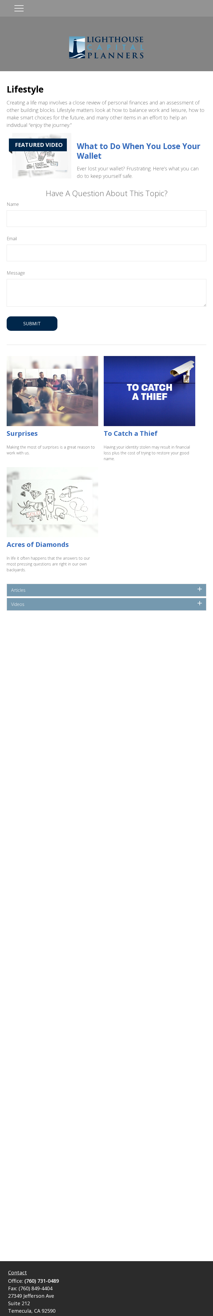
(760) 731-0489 (41, 1280)
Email (12, 238)
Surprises (22, 433)
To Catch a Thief (131, 433)
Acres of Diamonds (38, 544)
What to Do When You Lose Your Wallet (139, 151)
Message (16, 273)
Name (13, 204)
